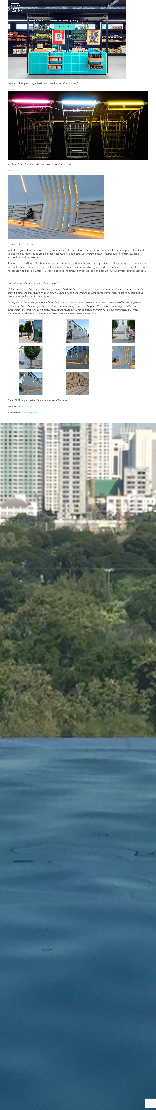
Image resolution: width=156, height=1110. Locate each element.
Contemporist (30, 413)
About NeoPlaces (37, 21)
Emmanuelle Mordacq (60, 21)
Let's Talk (64, 27)
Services (20, 21)
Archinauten (28, 407)
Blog (75, 21)
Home (11, 21)
